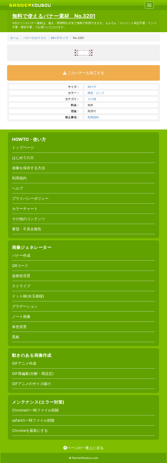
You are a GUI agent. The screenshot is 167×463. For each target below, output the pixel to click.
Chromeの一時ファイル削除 (35, 410)
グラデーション (25, 306)
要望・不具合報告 (26, 229)
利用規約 (93, 117)
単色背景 (19, 327)
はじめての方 (23, 158)
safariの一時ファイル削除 (33, 420)
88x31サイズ (59, 37)
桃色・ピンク (96, 92)
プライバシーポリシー (30, 198)
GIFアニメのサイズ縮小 (31, 384)
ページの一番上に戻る (85, 447)
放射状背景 (21, 276)
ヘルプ (17, 188)
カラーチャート (25, 208)
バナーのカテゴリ (34, 37)
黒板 (15, 337)
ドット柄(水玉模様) (28, 296)
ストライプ (21, 286)
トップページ (23, 147)
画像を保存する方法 (28, 168)
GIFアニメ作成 (24, 363)
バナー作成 (21, 255)
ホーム (14, 37)
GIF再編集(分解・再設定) (33, 373)
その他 (92, 99)
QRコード (20, 265)
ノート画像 (21, 316)
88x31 (92, 86)
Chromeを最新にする (30, 430)
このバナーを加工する (85, 73)
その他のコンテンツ (28, 219)
